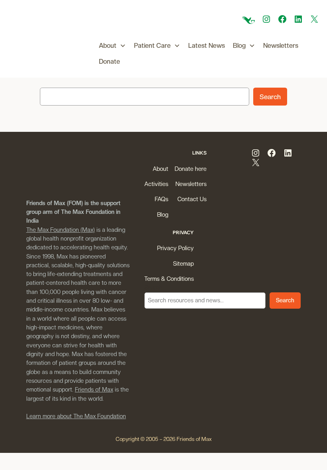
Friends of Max (94, 389)
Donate (109, 61)
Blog (239, 45)
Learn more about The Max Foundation (76, 416)
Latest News (206, 45)
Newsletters (280, 45)
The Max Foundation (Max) (60, 229)
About (107, 45)
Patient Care (152, 45)
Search (270, 97)
